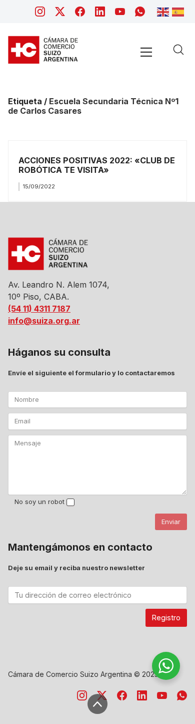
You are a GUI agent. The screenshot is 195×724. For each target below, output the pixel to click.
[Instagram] (40, 12)
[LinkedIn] (100, 12)
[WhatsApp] (140, 12)
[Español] (179, 11)
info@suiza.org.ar (44, 321)
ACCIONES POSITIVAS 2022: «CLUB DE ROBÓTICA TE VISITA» (96, 165)
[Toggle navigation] (146, 52)
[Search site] (178, 49)
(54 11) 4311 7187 (39, 309)
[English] (164, 11)
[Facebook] (80, 12)
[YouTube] (120, 12)
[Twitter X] (60, 12)
